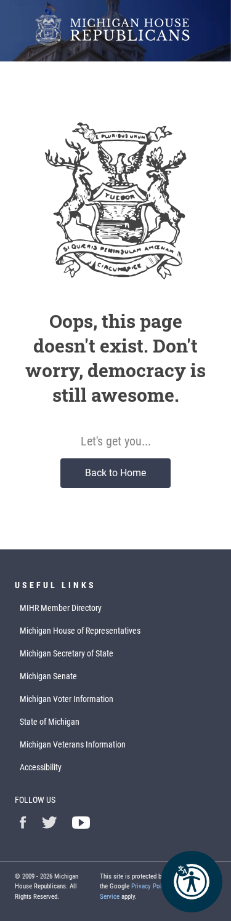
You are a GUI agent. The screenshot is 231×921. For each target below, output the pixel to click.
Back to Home (115, 473)
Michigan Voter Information (66, 699)
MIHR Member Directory (61, 608)
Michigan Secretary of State (66, 653)
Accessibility (41, 767)
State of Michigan (49, 722)
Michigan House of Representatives (80, 631)
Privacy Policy (150, 886)
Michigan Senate (48, 676)
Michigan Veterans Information (73, 744)
